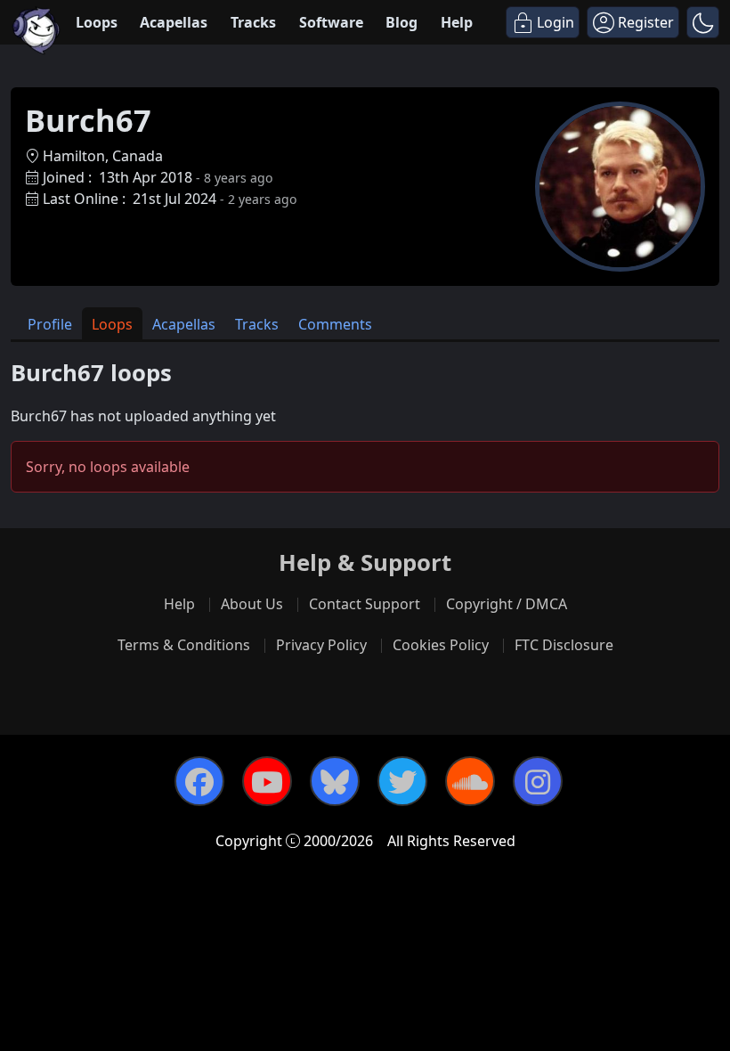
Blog (401, 22)
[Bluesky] (335, 781)
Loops (97, 22)
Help (457, 22)
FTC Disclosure (564, 645)
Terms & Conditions (184, 645)
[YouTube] (267, 781)
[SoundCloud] (470, 781)
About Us (252, 604)
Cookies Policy (441, 645)
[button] (702, 22)
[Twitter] (402, 781)
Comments (335, 324)
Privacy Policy (321, 645)
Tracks (253, 22)
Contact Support (364, 604)
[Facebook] (199, 781)
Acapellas (173, 22)
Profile (50, 324)
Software (331, 22)
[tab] (50, 323)
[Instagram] (538, 781)
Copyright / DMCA (506, 604)
